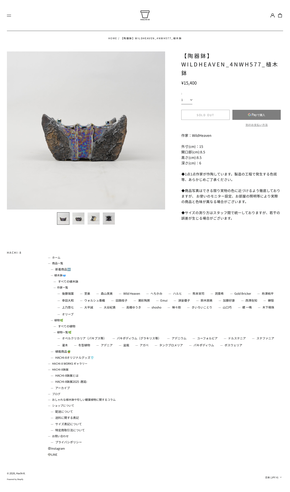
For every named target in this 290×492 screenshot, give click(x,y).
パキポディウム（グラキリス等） (139, 338)
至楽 (87, 293)
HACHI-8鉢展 (60, 369)
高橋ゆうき (133, 307)
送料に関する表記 (67, 418)
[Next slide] (159, 130)
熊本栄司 (198, 293)
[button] (280, 15)
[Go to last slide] (12, 130)
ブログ (56, 394)
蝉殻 (271, 300)
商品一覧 (57, 263)
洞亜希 (219, 293)
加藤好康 (229, 300)
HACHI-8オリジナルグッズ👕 (74, 357)
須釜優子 (184, 300)
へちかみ (156, 293)
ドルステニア (237, 338)
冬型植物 (84, 345)
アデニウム (179, 338)
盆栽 (126, 345)
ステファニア (265, 338)
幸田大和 (68, 300)
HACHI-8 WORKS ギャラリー (69, 363)
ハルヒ (177, 293)
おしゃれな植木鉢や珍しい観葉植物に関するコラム (84, 400)
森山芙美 (107, 293)
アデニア (107, 345)
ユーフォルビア (207, 338)
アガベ (144, 345)
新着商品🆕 (63, 269)
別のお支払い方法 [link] (257, 125)
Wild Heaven (131, 293)
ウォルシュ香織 (94, 300)
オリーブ (68, 314)
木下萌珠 (268, 307)
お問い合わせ (60, 436)
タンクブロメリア (171, 345)
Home (112, 38)
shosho (156, 307)
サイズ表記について (68, 424)
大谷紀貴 (110, 307)
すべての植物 (66, 326)
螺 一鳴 (247, 307)
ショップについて (63, 405)
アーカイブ (62, 388)
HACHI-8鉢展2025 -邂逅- (71, 381)
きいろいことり (202, 307)
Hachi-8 (14, 252)
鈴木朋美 (206, 300)
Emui (163, 300)
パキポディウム (204, 345)
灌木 (65, 345)
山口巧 (227, 307)
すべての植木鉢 (68, 281)
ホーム (56, 257)
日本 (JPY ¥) (272, 477)
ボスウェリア (233, 345)
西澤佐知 (251, 300)
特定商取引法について (70, 430)
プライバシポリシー (68, 442)
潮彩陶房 (144, 300)
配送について (64, 411)
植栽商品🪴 (63, 351)
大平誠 (88, 307)
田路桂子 (121, 300)
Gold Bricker (242, 293)
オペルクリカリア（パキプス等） (84, 338)
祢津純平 (268, 293)
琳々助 (176, 307)
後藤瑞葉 (68, 293)
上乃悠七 (68, 307)
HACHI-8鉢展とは (67, 375)
